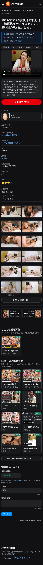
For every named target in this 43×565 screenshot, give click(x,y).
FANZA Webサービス (22, 558)
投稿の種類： (6, 471)
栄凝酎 (4, 158)
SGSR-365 (21, 41)
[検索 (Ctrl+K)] (40, 3)
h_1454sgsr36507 (9, 135)
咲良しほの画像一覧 (20, 300)
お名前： (4, 486)
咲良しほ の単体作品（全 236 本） (20, 458)
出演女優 (6, 47)
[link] (6, 13)
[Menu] (2, 3)
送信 (8, 514)
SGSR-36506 (15, 314)
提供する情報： (7, 498)
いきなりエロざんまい (11, 143)
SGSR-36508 (29, 314)
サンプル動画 (17, 47)
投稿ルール (18, 480)
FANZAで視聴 (23, 102)
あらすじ (29, 47)
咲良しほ (25, 37)
